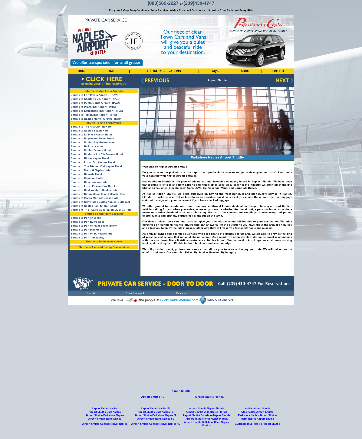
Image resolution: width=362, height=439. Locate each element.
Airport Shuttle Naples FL (155, 408)
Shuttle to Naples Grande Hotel (91, 150)
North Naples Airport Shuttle (257, 418)
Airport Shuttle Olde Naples (105, 412)
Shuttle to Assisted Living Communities (104, 247)
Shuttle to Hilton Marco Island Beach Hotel (98, 193)
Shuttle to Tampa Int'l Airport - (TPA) (94, 114)
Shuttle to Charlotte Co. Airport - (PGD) (95, 98)
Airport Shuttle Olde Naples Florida (206, 412)
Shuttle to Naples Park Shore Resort (94, 205)
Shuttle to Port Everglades (87, 221)
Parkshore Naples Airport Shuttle (257, 415)
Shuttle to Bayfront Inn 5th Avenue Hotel (97, 154)
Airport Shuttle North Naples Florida (207, 418)
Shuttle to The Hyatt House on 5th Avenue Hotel (101, 209)
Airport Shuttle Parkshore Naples (104, 415)
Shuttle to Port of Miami (86, 217)
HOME (82, 71)
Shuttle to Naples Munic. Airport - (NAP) (96, 118)
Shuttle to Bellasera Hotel (87, 146)
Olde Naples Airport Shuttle (257, 412)
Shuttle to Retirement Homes (104, 241)
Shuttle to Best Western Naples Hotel (94, 189)
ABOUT (246, 71)
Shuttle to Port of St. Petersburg (91, 233)
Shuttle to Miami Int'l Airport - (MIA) (93, 106)
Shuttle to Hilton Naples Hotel (90, 158)
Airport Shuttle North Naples (104, 418)
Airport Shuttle (181, 390)
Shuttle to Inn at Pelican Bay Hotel (93, 186)
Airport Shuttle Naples (105, 408)
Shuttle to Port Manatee (86, 229)
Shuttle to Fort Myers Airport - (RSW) (94, 94)
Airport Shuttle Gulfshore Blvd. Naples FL (155, 424)
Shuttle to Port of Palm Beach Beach (94, 225)
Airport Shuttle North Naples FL (155, 418)
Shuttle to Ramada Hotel (86, 174)
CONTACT (277, 71)
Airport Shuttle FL (152, 396)
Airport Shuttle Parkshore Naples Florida (206, 415)
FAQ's (214, 71)
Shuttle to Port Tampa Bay (87, 237)
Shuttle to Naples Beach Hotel (90, 130)
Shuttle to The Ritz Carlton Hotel (91, 126)
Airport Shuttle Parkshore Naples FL (155, 415)
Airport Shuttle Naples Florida (206, 408)
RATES (113, 71)
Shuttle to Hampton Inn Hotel (89, 182)
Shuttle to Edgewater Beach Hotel (92, 138)
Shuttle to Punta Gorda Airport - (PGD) (95, 102)
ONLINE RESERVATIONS (164, 71)
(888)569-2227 (163, 3)
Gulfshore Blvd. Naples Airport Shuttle (257, 424)
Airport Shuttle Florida (209, 396)
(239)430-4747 (198, 3)
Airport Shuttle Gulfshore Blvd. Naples (104, 424)
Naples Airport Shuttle (257, 408)
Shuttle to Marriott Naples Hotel (91, 170)
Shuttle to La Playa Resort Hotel (91, 134)
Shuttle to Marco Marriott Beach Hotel (95, 197)
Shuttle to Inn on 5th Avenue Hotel (93, 162)
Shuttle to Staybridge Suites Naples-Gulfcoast (100, 201)
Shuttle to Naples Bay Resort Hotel (93, 142)
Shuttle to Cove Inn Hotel (87, 178)
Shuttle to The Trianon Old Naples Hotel (96, 166)
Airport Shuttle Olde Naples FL (155, 412)
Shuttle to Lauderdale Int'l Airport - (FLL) (97, 110)
